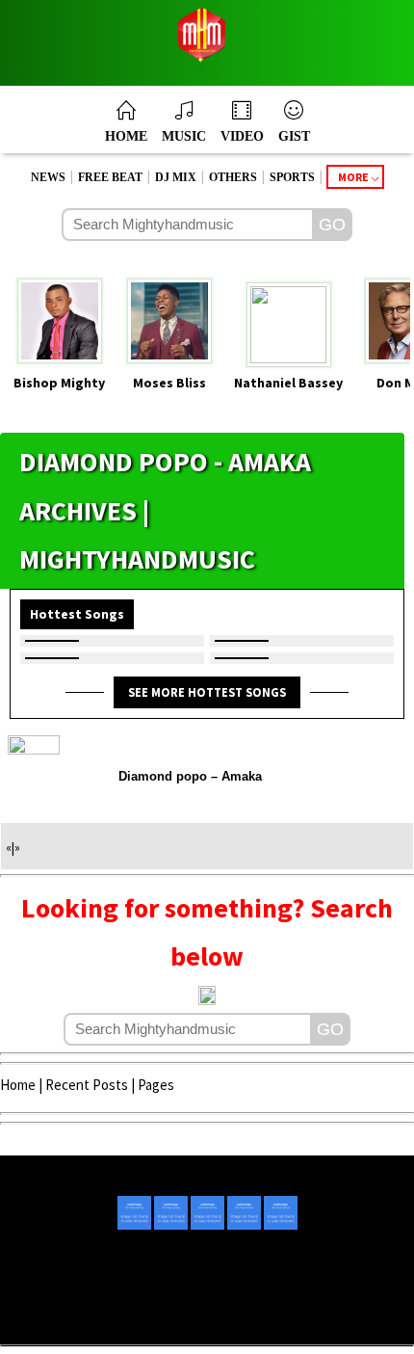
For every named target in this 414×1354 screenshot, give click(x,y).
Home (18, 1084)
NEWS (48, 177)
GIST (294, 136)
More (353, 177)
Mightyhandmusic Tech (278, 1317)
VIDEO (242, 136)
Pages (156, 1084)
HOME (126, 136)
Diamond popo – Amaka (190, 776)
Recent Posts (86, 1084)
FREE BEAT (110, 177)
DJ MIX (175, 177)
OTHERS (233, 177)
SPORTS (292, 177)
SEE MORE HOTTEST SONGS (207, 692)
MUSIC (184, 136)
